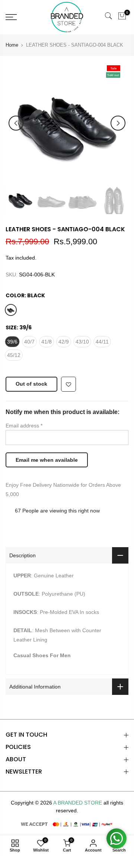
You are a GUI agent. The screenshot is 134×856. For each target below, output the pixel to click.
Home (12, 45)
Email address (24, 426)
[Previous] (16, 123)
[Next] (118, 123)
